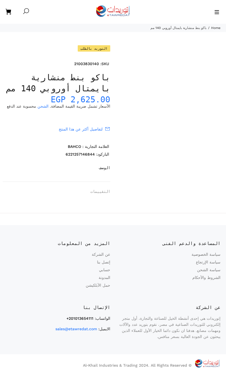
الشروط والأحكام (206, 277)
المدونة (104, 277)
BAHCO (74, 146)
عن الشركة (101, 254)
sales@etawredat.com (76, 329)
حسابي (104, 270)
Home (215, 28)
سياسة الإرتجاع (208, 262)
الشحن (43, 106)
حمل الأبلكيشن (98, 285)
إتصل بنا (103, 262)
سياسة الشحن (208, 270)
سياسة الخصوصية (206, 254)
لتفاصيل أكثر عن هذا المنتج (81, 129)
